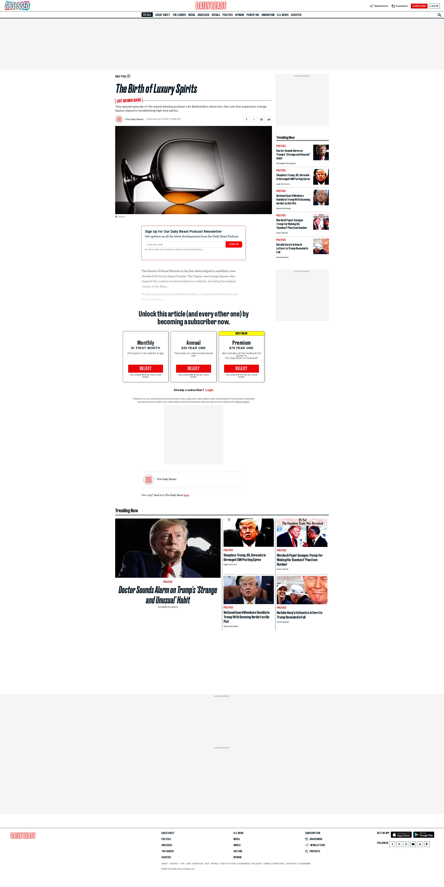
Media (191, 14)
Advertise (197, 864)
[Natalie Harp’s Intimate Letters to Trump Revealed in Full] (321, 253)
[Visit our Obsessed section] (28, 6)
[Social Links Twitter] (399, 845)
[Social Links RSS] (420, 845)
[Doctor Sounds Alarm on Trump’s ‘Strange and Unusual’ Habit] (321, 159)
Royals (216, 14)
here (186, 495)
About (164, 864)
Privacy (215, 864)
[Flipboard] (427, 845)
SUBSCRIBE (419, 6)
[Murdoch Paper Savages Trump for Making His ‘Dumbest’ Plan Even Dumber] (321, 228)
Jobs (188, 864)
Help (207, 864)
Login (209, 390)
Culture (237, 851)
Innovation (268, 14)
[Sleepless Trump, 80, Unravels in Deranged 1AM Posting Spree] (321, 183)
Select (146, 368)
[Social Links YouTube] (413, 845)
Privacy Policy (196, 250)
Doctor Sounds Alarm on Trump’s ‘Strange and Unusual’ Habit (168, 594)
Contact (174, 864)
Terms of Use (181, 250)
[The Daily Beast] (211, 6)
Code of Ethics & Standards (235, 864)
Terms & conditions (273, 864)
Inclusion (257, 864)
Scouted (296, 14)
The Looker (179, 14)
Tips (182, 864)
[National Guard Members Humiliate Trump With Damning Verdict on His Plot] (321, 204)
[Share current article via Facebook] (247, 119)
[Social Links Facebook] (392, 845)
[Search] (439, 15)
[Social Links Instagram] (406, 845)
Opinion (239, 14)
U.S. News (282, 14)
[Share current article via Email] (261, 119)
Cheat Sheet (162, 14)
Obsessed (203, 14)
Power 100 (252, 14)
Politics (228, 14)
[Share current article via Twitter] (254, 119)
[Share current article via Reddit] (269, 119)
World (237, 845)
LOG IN (434, 6)
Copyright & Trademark (298, 864)
